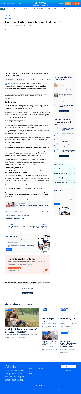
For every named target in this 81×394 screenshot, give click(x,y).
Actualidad (64, 8)
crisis (23, 218)
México (78, 8)
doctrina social (64, 332)
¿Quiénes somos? (39, 389)
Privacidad (57, 389)
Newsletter (40, 368)
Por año (50, 368)
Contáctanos (51, 389)
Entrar (31, 288)
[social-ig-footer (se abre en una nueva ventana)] (44, 386)
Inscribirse (9, 249)
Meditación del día (61, 174)
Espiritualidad (40, 8)
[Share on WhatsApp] (49, 79)
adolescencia (8, 309)
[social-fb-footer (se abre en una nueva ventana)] (39, 386)
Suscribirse (68, 366)
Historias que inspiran (11, 8)
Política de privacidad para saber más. (64, 200)
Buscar (19, 3)
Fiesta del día (59, 169)
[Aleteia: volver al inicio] (40, 3)
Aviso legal (46, 389)
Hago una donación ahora (13, 268)
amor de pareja (9, 218)
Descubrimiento (48, 8)
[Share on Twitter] (44, 79)
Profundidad (32, 8)
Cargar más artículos (64, 111)
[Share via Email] (47, 79)
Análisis (20, 8)
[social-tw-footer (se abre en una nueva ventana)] (41, 386)
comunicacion (17, 218)
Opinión (25, 8)
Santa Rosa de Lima (45, 5)
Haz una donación (31, 389)
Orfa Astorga (19, 25)
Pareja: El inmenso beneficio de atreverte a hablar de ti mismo (32, 205)
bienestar (63, 309)
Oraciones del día (60, 183)
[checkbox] (6, 245)
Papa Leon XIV (71, 8)
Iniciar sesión (61, 3)
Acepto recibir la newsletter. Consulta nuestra (21, 246)
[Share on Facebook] (40, 79)
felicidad (44, 309)
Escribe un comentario (27, 293)
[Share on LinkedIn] (42, 79)
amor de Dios (45, 332)
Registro (67, 3)
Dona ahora (75, 3)
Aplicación (40, 370)
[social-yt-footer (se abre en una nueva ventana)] (36, 386)
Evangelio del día (60, 178)
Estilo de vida (56, 8)
